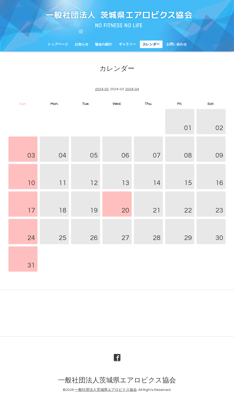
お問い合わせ (176, 44)
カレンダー (151, 44)
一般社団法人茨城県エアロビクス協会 (117, 380)
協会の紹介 (103, 44)
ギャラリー (127, 44)
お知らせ (81, 44)
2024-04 (132, 89)
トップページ (58, 44)
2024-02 (102, 89)
